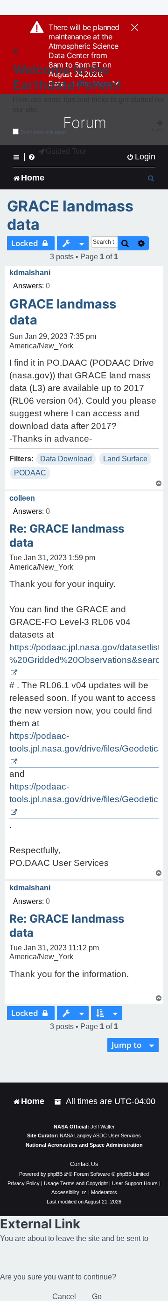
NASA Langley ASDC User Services (100, 1135)
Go (97, 1297)
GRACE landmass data (70, 215)
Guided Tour (66, 151)
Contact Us (84, 1164)
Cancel (64, 1297)
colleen (22, 498)
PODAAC (30, 473)
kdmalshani (29, 273)
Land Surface (125, 459)
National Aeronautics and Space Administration (84, 1145)
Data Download (66, 459)
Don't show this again (44, 132)
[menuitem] (140, 157)
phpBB (55, 1174)
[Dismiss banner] (134, 28)
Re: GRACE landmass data (66, 535)
